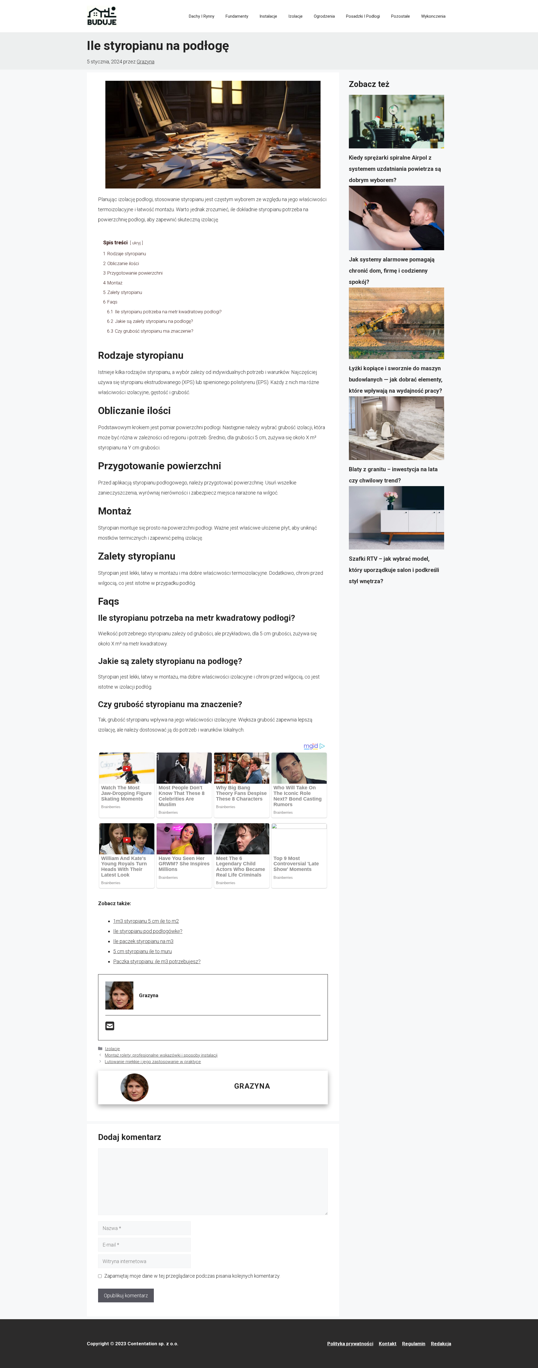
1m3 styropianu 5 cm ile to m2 (146, 921)
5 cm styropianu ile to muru (142, 951)
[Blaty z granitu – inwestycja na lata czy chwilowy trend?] (396, 430)
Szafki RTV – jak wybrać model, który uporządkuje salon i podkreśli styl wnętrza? (394, 570)
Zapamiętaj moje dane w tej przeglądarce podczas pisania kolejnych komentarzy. (192, 1276)
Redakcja (441, 1343)
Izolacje (295, 16)
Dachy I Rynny (201, 16)
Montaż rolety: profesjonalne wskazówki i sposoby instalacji (161, 1055)
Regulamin (413, 1343)
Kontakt (387, 1343)
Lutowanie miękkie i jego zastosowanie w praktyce (153, 1061)
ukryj (136, 243)
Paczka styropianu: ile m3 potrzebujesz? (157, 961)
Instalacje (268, 16)
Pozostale (400, 16)
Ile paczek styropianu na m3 (143, 941)
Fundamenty (237, 16)
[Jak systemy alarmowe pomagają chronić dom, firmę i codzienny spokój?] (396, 220)
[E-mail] (109, 1028)
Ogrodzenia (324, 16)
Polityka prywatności (350, 1343)
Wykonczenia (433, 16)
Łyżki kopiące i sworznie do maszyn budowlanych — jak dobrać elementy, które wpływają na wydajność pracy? (395, 379)
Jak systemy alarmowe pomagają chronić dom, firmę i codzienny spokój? (392, 270)
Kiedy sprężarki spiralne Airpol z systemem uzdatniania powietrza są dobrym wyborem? (395, 168)
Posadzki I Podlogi (363, 16)
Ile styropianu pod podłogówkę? (147, 931)
